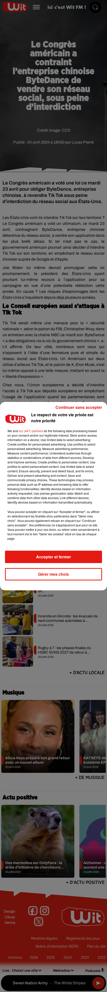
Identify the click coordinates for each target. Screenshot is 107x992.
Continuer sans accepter (78, 407)
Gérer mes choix (53, 574)
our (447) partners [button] (31, 431)
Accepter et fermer (53, 557)
